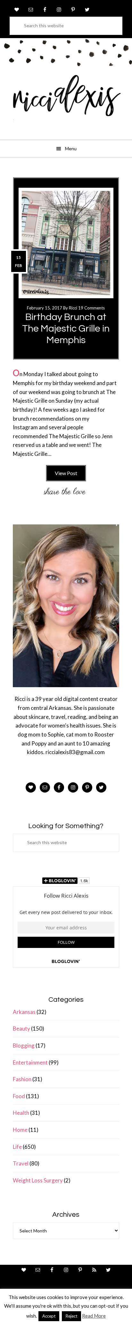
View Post (66, 473)
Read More (94, 1316)
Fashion (22, 1079)
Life (17, 1146)
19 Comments (91, 307)
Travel (21, 1163)
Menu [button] (71, 148)
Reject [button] (71, 1316)
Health (21, 1112)
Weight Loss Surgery (38, 1180)
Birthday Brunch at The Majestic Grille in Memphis (66, 328)
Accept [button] (48, 1316)
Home (20, 1129)
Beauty (21, 1028)
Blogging (24, 1045)
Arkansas (24, 1011)
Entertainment (30, 1062)
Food (19, 1096)
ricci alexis (66, 101)
